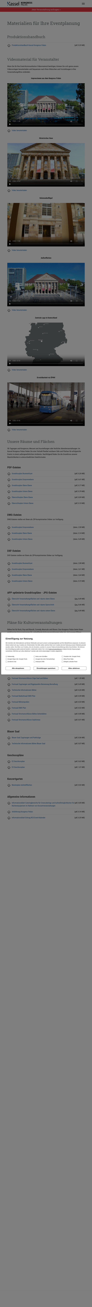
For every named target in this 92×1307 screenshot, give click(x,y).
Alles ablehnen (74, 668)
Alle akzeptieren (18, 668)
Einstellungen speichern (46, 668)
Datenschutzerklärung (55, 649)
